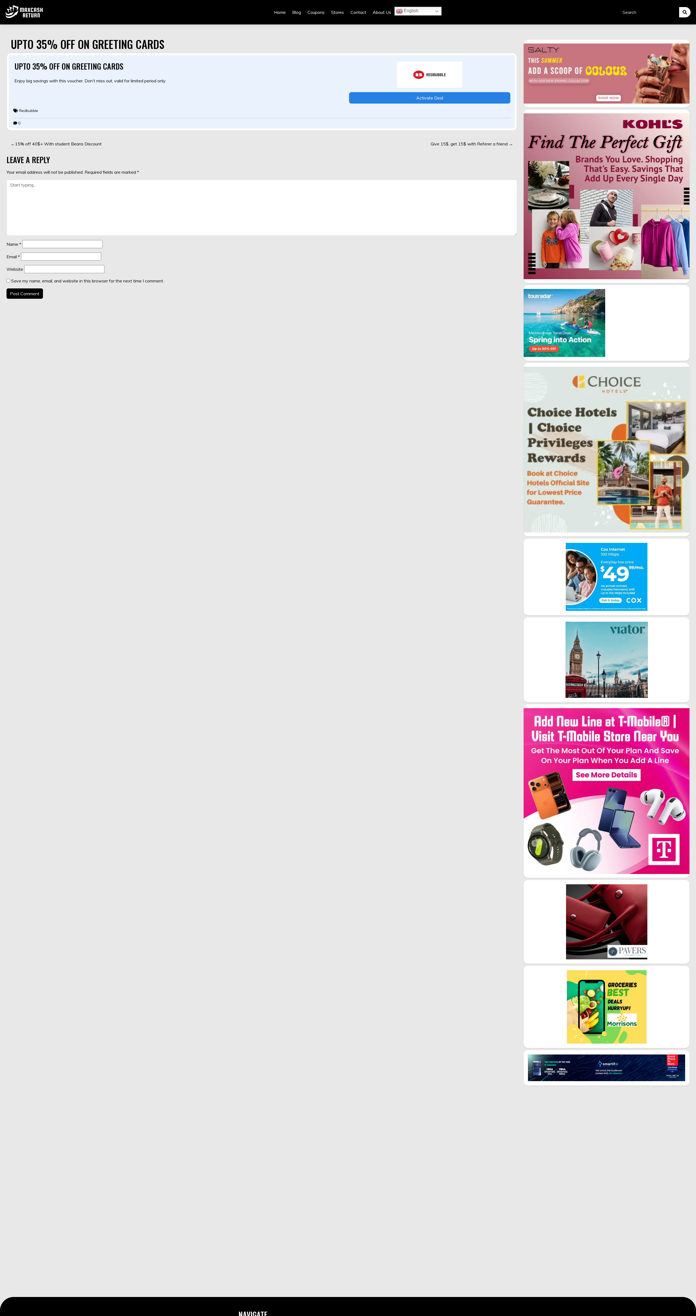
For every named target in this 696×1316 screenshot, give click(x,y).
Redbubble (28, 110)
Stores (337, 12)
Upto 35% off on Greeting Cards (68, 66)
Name (14, 244)
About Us (382, 12)
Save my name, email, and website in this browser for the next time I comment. (87, 281)
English (410, 10)
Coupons (316, 12)
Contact (358, 12)
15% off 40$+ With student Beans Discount (58, 144)
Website (15, 269)
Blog (296, 12)
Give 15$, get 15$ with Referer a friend (469, 144)
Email (13, 256)
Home (280, 12)
